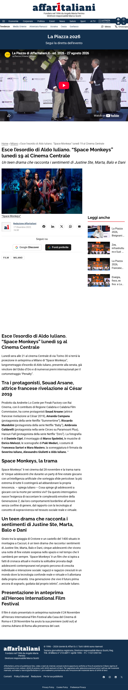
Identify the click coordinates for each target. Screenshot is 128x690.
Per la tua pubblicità (53, 676)
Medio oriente (19, 26)
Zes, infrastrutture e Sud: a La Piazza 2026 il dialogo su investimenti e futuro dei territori (118, 248)
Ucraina (54, 26)
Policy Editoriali (21, 676)
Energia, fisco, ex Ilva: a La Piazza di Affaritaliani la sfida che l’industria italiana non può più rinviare (118, 281)
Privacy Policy (48, 687)
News (62, 21)
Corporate (28, 21)
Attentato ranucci (38, 26)
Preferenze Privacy (78, 687)
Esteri (52, 21)
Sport (83, 21)
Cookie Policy (62, 687)
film (6, 257)
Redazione (36, 676)
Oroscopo (123, 26)
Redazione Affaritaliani (24, 223)
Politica (41, 21)
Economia (13, 21)
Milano (14, 143)
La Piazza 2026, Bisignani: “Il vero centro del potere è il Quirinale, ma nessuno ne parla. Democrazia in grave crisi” (118, 232)
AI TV (93, 21)
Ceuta (64, 26)
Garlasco (74, 26)
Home (5, 143)
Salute (73, 21)
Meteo (108, 26)
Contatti (8, 676)
